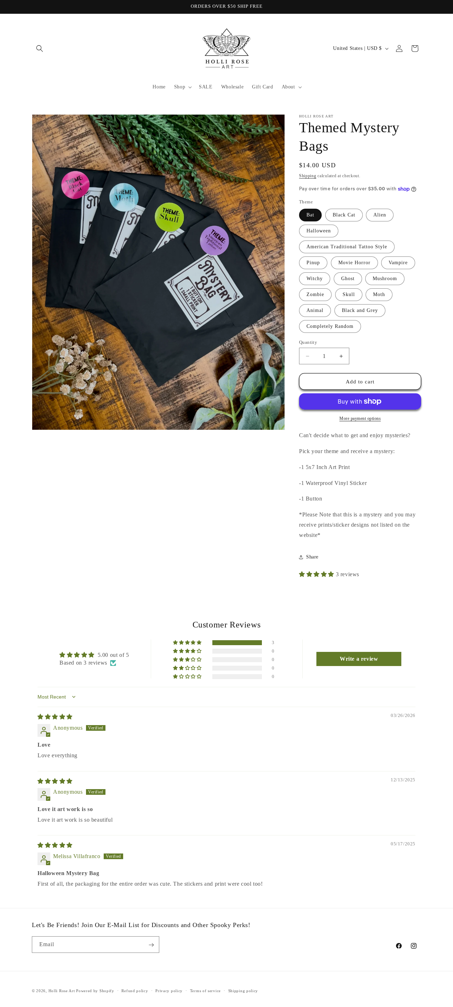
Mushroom (385, 278)
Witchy (314, 278)
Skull (349, 294)
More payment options (360, 418)
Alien (379, 215)
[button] (39, 48)
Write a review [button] (359, 659)
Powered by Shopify (95, 991)
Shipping (307, 175)
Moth (379, 294)
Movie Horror (354, 262)
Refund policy (134, 990)
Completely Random (330, 326)
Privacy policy (169, 990)
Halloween (318, 230)
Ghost (348, 278)
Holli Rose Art (62, 991)
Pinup (313, 262)
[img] (55, 717)
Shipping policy (243, 990)
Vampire (398, 262)
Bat (310, 215)
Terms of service (205, 990)
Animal (314, 310)
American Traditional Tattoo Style (346, 246)
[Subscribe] (151, 945)
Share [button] (312, 557)
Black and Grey (360, 310)
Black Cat (344, 215)
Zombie (315, 294)
